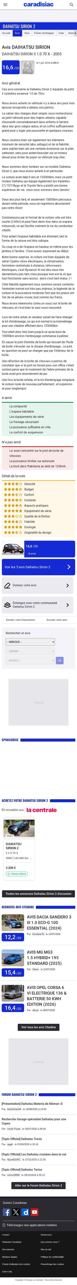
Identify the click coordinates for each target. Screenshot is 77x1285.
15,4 (13, 972)
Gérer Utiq (7, 1271)
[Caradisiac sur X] (16, 1212)
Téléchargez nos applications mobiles (32, 1225)
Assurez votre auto (57, 619)
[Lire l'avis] (13, 931)
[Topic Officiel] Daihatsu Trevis (22, 1139)
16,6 (10, 67)
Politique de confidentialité (52, 1257)
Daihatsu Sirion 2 (19, 26)
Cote (61, 33)
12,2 (13, 937)
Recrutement (8, 1249)
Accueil (6, 33)
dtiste (35, 1010)
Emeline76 (38, 934)
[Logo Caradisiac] (38, 7)
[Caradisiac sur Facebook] (7, 1212)
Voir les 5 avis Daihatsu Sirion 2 (27, 567)
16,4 (13, 1008)
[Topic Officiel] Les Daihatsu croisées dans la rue (34, 1154)
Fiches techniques (44, 33)
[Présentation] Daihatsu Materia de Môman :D (32, 1104)
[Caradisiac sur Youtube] (34, 1212)
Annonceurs (46, 1235)
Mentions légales (9, 1257)
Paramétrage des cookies (52, 1264)
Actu (27, 33)
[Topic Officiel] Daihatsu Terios (22, 1169)
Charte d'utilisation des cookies (16, 1264)
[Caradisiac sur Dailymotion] (25, 1212)
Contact (5, 1235)
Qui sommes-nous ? (50, 1242)
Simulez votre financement (20, 619)
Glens (36, 969)
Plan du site (46, 1249)
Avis (17, 33)
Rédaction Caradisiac (12, 1242)
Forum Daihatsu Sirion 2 (19, 1094)
